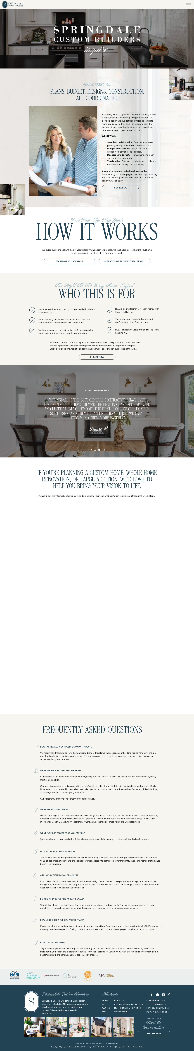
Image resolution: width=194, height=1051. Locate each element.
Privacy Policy (138, 1047)
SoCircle (129, 1047)
